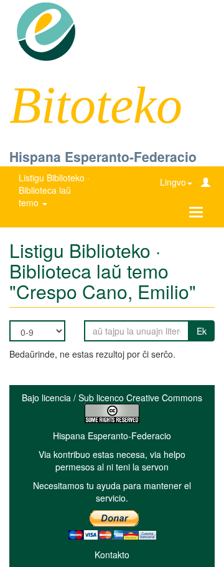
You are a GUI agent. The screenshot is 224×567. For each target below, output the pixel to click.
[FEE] (45, 30)
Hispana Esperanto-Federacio (103, 156)
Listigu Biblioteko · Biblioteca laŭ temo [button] (54, 190)
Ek (202, 331)
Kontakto (112, 554)
